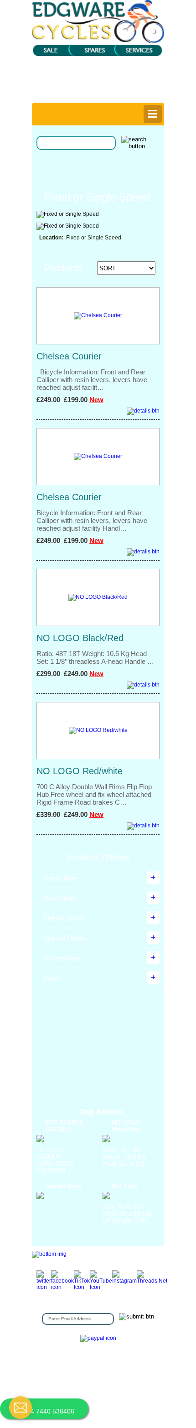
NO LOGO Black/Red (80, 638)
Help (100, 95)
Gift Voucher (53, 1355)
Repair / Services (90, 1376)
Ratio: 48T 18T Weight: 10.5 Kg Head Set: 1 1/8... (126, 1157)
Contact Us (90, 1355)
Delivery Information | (128, 88)
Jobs (87, 1369)
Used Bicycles (118, 1369)
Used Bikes (60, 878)
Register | (82, 88)
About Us (135, 1362)
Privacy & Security (94, 1362)
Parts (51, 978)
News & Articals (134, 1382)
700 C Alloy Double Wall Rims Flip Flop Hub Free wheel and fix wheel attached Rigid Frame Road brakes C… (94, 794)
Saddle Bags (63, 1186)
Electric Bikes (63, 918)
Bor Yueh (125, 1186)
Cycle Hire (123, 1355)
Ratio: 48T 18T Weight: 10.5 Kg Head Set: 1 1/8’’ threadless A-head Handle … (95, 657)
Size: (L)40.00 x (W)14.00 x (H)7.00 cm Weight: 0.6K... (127, 1214)
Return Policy (58, 1369)
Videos (55, 1389)
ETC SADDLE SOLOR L (64, 1126)
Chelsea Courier (69, 356)
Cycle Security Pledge (93, 1396)
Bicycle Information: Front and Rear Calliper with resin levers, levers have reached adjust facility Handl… (91, 520)
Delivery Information (64, 1382)
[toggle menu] (153, 114)
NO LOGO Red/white (79, 771)
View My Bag (127, 72)
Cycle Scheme (137, 1376)
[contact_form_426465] (20, 1407)
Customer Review (92, 1389)
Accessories (62, 958)
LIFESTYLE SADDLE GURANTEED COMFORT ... (54, 1160)
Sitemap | (140, 1396)
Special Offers (64, 938)
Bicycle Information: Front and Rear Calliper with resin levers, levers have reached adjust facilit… (91, 379)
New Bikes (59, 898)
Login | (54, 88)
